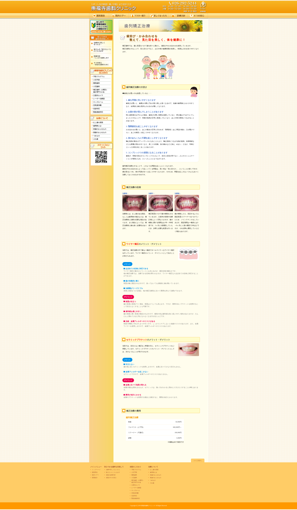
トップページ (96, 469)
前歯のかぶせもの (99, 129)
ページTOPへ (198, 461)
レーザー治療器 (99, 99)
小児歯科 (96, 86)
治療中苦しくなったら (113, 469)
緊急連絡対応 (98, 112)
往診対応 (96, 109)
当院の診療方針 (111, 475)
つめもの (96, 136)
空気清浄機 (97, 105)
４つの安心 (198, 15)
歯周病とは (97, 126)
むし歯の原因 (98, 122)
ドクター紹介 (138, 15)
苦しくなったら (158, 15)
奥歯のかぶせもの (99, 132)
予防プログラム (99, 76)
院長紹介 (95, 477)
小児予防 (96, 80)
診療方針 (178, 15)
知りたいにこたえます (113, 472)
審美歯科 (96, 83)
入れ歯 (95, 139)
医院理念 (99, 15)
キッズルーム (98, 102)
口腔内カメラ (98, 95)
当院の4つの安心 (111, 477)
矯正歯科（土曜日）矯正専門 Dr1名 (100, 91)
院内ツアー (119, 15)
